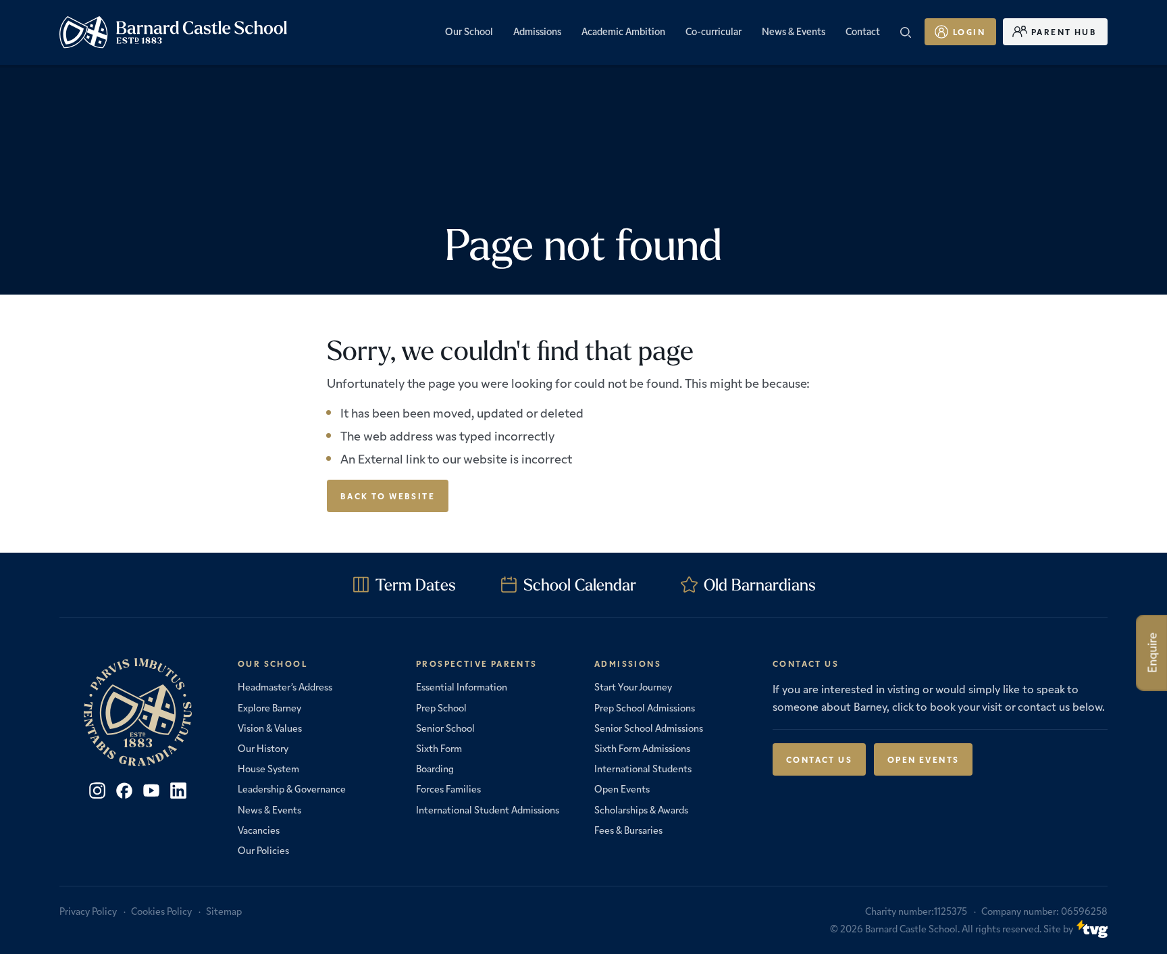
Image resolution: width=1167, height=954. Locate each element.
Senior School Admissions (648, 727)
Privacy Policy (88, 911)
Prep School (441, 707)
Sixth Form (439, 748)
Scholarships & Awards (641, 809)
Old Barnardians (760, 584)
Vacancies (259, 829)
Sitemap (224, 911)
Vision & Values (270, 727)
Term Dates (415, 584)
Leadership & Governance (292, 788)
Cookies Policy (161, 911)
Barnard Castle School (911, 928)
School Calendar (579, 584)
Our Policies (263, 850)
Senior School (445, 727)
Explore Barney (269, 707)
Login (969, 31)
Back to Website (387, 495)
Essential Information (461, 686)
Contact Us (819, 759)
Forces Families (448, 788)
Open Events (622, 788)
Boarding (435, 768)
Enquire (1152, 653)
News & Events (269, 809)
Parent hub (1064, 31)
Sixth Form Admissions (642, 748)
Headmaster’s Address (285, 686)
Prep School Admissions (644, 707)
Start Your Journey (633, 686)
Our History (263, 748)
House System (268, 768)
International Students (643, 768)
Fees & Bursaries (628, 829)
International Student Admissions (487, 809)
